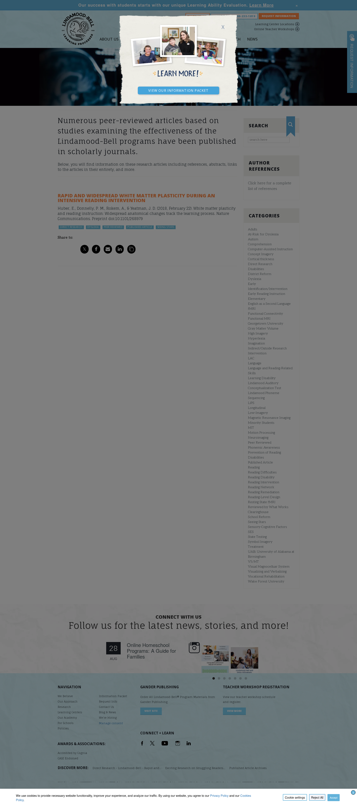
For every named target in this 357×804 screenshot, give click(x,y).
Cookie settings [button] (295, 797)
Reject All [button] (317, 797)
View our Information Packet (178, 90)
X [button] (353, 792)
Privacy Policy (219, 795)
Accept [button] (333, 797)
